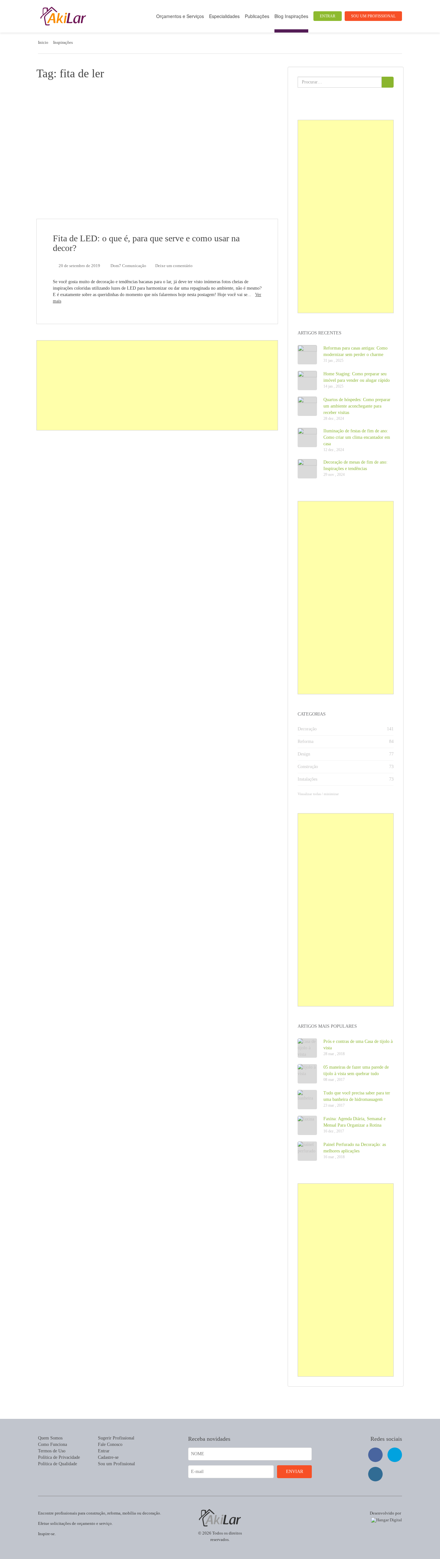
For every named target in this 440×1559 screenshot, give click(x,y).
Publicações (257, 16)
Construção (308, 766)
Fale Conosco (110, 1444)
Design (304, 754)
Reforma (305, 741)
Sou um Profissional (373, 16)
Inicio (43, 42)
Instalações (307, 779)
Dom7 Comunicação (128, 265)
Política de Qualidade (57, 1463)
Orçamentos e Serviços (180, 16)
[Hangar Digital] (385, 1519)
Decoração (307, 729)
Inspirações (63, 42)
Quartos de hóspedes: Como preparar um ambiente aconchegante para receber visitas (356, 406)
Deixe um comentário (174, 265)
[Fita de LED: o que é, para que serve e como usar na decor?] (157, 153)
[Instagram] (375, 1474)
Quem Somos (50, 1438)
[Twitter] (394, 1455)
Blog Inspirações (291, 16)
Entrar (327, 16)
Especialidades (224, 16)
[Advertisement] (157, 386)
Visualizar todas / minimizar (318, 794)
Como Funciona (52, 1444)
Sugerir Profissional (116, 1438)
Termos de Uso (51, 1450)
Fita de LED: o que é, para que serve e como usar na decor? (146, 243)
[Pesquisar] (388, 82)
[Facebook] (375, 1455)
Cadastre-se (108, 1457)
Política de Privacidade (59, 1457)
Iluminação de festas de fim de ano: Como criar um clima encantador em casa (356, 437)
